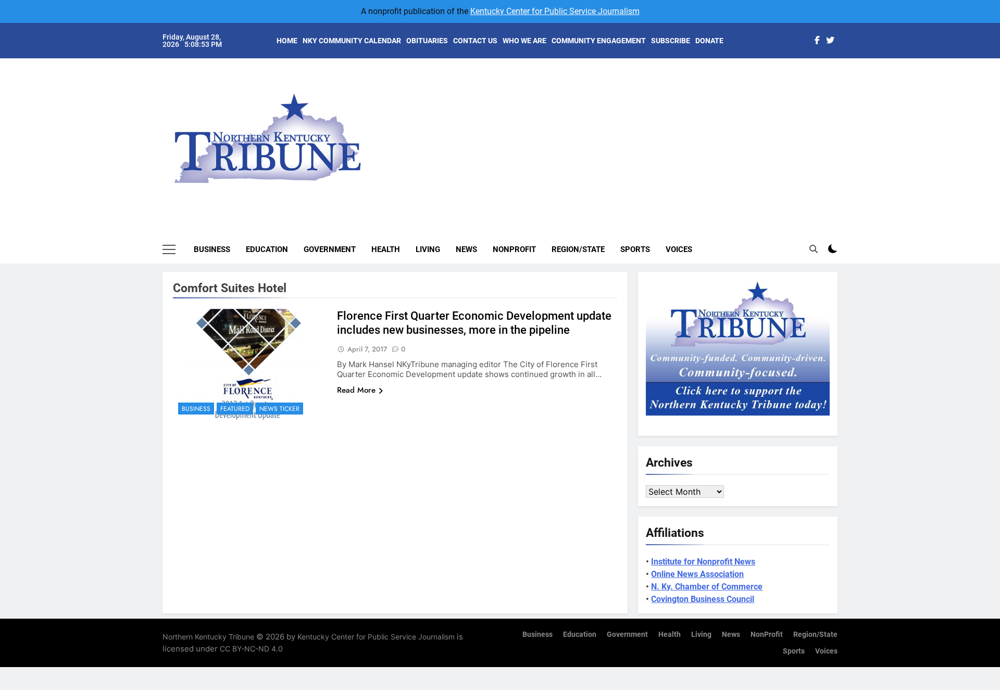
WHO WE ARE (524, 40)
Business (212, 249)
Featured (234, 408)
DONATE (709, 40)
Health (385, 249)
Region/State (578, 249)
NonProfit (514, 249)
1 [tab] (843, 79)
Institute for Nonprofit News (703, 562)
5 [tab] (843, 141)
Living (428, 249)
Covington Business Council (702, 599)
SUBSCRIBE (670, 40)
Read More (356, 390)
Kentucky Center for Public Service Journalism (555, 11)
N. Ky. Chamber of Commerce (706, 587)
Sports (635, 249)
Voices (679, 249)
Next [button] (817, 130)
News (466, 249)
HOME (287, 40)
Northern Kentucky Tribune (208, 636)
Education (267, 249)
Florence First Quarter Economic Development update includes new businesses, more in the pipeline (474, 322)
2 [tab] (843, 94)
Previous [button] (841, 130)
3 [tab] (843, 110)
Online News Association (697, 574)
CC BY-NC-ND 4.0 (251, 648)
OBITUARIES (427, 40)
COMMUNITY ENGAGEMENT (599, 40)
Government (330, 249)
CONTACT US (475, 40)
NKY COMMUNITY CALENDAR (352, 40)
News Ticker (279, 408)
